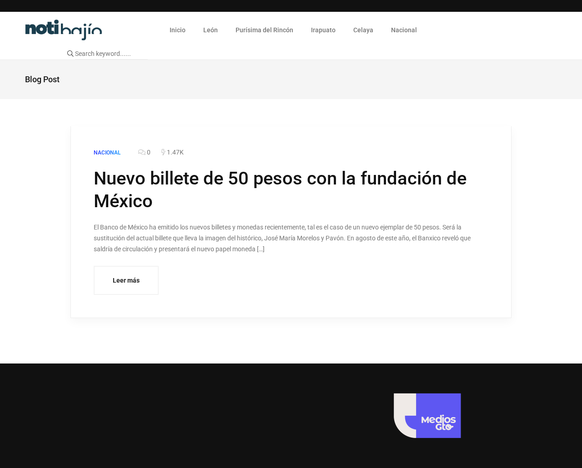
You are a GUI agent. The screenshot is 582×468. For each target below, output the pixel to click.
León (210, 30)
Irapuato (323, 30)
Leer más (126, 280)
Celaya (363, 30)
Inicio (178, 30)
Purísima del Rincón (264, 30)
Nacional (404, 30)
